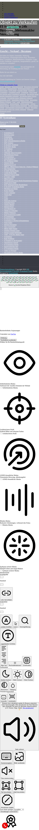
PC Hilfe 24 (8, 151)
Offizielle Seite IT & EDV (13, 153)
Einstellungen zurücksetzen (9, 811)
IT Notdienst (8, 149)
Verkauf (27, 107)
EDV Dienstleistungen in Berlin (14, 141)
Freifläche (31, 90)
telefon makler (25, 104)
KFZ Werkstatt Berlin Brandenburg (15, 185)
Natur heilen (8, 223)
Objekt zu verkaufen (11, 211)
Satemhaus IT (4, 104)
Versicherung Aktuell (11, 243)
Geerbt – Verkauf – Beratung (15, 51)
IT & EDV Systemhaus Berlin (14, 187)
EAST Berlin (8, 139)
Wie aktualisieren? (28, 708)
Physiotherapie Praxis (11, 155)
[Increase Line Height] (1, 604)
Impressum (10, 34)
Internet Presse (9, 207)
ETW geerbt (13, 90)
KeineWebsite (13, 273)
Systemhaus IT (9, 133)
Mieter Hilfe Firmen (10, 229)
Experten (17, 67)
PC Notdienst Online (11, 161)
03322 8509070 (9, 16)
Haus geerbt (33, 92)
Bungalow (3, 89)
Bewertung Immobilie (31, 87)
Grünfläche (24, 92)
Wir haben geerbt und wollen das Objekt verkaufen (18, 108)
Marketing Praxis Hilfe (11, 175)
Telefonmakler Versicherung (14, 107)
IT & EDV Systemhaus (12, 39)
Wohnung (30, 109)
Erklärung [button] (4, 338)
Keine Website (9, 191)
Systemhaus (8, 137)
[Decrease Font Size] (1, 584)
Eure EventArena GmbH (12, 215)
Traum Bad (8, 195)
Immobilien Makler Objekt (20, 100)
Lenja (6, 199)
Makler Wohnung (10, 213)
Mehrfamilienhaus (27, 102)
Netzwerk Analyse (10, 201)
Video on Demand (10, 251)
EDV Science (8, 143)
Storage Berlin (9, 163)
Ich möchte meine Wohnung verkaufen (20, 98)
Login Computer (9, 193)
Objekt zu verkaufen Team (8, 85)
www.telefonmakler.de (7, 81)
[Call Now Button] (5, 825)
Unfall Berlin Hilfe (10, 173)
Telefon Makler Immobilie (18, 106)
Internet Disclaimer (10, 225)
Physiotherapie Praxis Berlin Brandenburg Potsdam (21, 181)
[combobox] (19, 282)
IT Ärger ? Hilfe (9, 177)
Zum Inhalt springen (7, 809)
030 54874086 (9, 14)
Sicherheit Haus (9, 203)
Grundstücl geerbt (14, 92)
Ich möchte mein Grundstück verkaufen (13, 94)
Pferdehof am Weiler (11, 189)
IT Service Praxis (9, 219)
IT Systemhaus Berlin (11, 245)
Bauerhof (8, 87)
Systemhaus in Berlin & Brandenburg (16, 221)
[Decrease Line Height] (1, 612)
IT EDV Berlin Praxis (11, 171)
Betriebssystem (9, 135)
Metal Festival (8, 179)
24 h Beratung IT (9, 159)
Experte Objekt (22, 90)
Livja (6, 197)
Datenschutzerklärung (7, 269)
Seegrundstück (14, 104)
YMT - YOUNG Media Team (14, 235)
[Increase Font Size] (1, 577)
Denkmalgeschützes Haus (26, 89)
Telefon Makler (9, 205)
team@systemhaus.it (11, 17)
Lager (18, 102)
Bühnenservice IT (10, 165)
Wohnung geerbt (5, 111)
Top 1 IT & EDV (10, 227)
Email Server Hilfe (10, 183)
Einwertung (4, 90)
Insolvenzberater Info (11, 247)
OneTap (13, 334)
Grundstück (4, 92)
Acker (2, 87)
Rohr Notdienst (9, 239)
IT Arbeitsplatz (9, 217)
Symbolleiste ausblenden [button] (8, 340)
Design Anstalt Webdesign (13, 233)
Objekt (2, 113)
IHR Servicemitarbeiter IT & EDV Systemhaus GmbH (16, 270)
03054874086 (25, 43)
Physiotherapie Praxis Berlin (13, 253)
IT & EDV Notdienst (11, 145)
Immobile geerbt (5, 100)
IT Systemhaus (9, 157)
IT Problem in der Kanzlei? (13, 241)
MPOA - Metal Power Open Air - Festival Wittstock (21, 167)
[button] (1, 289)
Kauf (14, 102)
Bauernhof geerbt (17, 87)
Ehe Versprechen (9, 169)
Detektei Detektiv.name (12, 231)
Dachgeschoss (12, 89)
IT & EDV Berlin (10, 147)
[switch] (9, 388)
